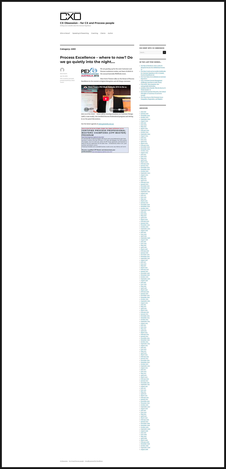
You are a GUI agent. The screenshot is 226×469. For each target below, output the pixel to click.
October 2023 (144, 151)
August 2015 (144, 303)
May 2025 (143, 126)
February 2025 (145, 130)
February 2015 (145, 312)
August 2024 (144, 136)
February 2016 (145, 292)
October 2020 (144, 208)
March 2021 (144, 201)
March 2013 (144, 355)
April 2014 (144, 331)
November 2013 (145, 340)
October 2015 (144, 299)
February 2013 (145, 357)
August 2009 (144, 431)
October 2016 (144, 277)
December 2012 (145, 360)
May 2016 (143, 286)
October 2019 (144, 227)
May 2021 (143, 199)
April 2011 (143, 394)
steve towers (63, 73)
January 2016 (144, 293)
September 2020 (145, 210)
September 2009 (145, 429)
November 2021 (145, 188)
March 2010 (144, 418)
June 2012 (143, 371)
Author (110, 33)
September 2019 (145, 229)
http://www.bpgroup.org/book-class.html (93, 137)
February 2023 (145, 164)
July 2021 (143, 195)
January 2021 (144, 203)
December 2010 (145, 401)
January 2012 (144, 381)
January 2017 (144, 271)
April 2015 (144, 308)
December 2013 (145, 338)
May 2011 (143, 392)
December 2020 (145, 204)
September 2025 (145, 119)
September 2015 (145, 301)
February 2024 (145, 145)
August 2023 (144, 152)
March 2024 (144, 143)
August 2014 (144, 323)
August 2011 (144, 386)
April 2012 (144, 375)
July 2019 (143, 232)
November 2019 (145, 225)
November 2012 (145, 362)
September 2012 (145, 366)
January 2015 (144, 314)
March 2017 (144, 267)
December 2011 (145, 382)
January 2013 (144, 358)
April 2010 (144, 416)
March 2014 (144, 332)
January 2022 (144, 184)
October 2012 (144, 364)
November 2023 (145, 149)
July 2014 (143, 325)
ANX (61, 78)
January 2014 (144, 336)
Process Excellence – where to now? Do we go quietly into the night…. (96, 59)
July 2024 (143, 138)
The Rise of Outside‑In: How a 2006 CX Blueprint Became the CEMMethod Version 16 (153, 67)
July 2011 (143, 388)
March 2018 (144, 249)
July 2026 (143, 112)
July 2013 (143, 347)
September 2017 (145, 258)
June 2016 (143, 284)
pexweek (71, 78)
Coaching (94, 33)
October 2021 (144, 190)
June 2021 (143, 197)
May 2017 (143, 266)
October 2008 (144, 446)
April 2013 (143, 353)
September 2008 (145, 447)
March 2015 (144, 310)
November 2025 (145, 115)
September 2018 (145, 238)
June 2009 (144, 434)
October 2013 (144, 342)
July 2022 (143, 177)
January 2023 (144, 165)
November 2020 (145, 206)
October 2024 (144, 132)
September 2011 (145, 384)
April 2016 (144, 288)
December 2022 (145, 167)
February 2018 (145, 251)
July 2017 (143, 262)
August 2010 (144, 408)
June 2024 (144, 139)
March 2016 (144, 290)
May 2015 (143, 306)
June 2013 (143, 349)
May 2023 (143, 158)
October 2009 (144, 427)
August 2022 (144, 175)
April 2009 (144, 438)
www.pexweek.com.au (106, 124)
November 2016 (145, 275)
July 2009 (143, 433)
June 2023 (143, 156)
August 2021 (144, 193)
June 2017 (143, 264)
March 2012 (144, 377)
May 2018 (143, 245)
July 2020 (143, 212)
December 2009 (145, 423)
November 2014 (145, 318)
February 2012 (145, 379)
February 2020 (145, 221)
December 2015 (145, 295)
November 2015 (145, 297)
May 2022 (143, 178)
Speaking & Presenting (80, 33)
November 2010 (145, 403)
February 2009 (145, 442)
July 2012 (143, 370)
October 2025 (144, 117)
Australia (65, 78)
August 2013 (144, 345)
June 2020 (144, 214)
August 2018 (144, 240)
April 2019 (144, 236)
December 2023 (145, 147)
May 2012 (143, 373)
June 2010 (143, 412)
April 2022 (144, 180)
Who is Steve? (65, 33)
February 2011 (145, 397)
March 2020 (144, 219)
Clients (102, 33)
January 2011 (144, 399)
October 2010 (144, 405)
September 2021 (145, 191)
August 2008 (144, 449)
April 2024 (144, 141)
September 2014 (145, 321)
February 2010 (145, 420)
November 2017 (145, 256)
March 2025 (144, 128)
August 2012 (144, 368)
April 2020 (144, 217)
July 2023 (143, 154)
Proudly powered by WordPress (94, 461)
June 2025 (144, 125)
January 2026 (144, 113)
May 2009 (143, 436)
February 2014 (145, 334)
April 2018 (144, 247)
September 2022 (145, 173)
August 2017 (144, 260)
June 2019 (143, 234)
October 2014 (144, 319)
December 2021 (145, 186)
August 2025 (144, 121)
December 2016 (145, 273)
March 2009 (144, 440)
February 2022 (145, 182)
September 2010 (145, 407)
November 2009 (145, 425)
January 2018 (144, 253)
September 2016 (145, 279)
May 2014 (143, 329)
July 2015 (143, 305)
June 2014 (143, 327)
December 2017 (145, 254)
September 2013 (145, 344)
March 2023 (144, 162)
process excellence (65, 80)
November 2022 (145, 169)
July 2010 (143, 410)
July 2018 (143, 241)
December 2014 (145, 316)
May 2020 (143, 216)
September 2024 (145, 134)
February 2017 (145, 269)
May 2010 (143, 414)
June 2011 (143, 390)
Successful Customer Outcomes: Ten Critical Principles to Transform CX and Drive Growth (153, 93)
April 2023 (144, 160)
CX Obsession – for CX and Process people (87, 22)
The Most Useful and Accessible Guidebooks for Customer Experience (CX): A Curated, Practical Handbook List (153, 73)
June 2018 (143, 243)
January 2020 (144, 223)
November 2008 (145, 444)
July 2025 (143, 123)
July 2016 (143, 282)
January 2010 (144, 421)
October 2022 (144, 171)
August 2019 (144, 230)
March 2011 (144, 395)
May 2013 (143, 351)
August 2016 (144, 280)
